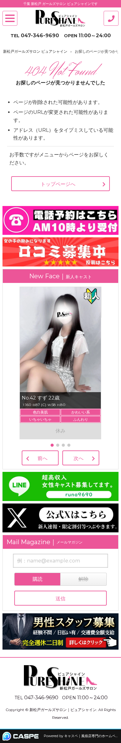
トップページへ (58, 184)
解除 (83, 579)
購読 (38, 579)
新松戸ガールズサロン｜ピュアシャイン (62, 709)
